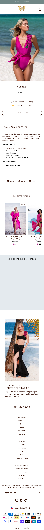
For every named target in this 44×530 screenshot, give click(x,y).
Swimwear (22, 417)
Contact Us (22, 448)
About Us (22, 441)
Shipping (22, 475)
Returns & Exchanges (22, 465)
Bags (22, 427)
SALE (22, 455)
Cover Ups (22, 420)
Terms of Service (22, 469)
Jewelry (22, 434)
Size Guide (22, 479)
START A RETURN (22, 458)
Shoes (22, 424)
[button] (22, 118)
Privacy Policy (22, 472)
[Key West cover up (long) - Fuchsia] (37, 244)
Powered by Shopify (22, 528)
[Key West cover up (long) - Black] (40, 244)
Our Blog (22, 444)
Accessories (22, 430)
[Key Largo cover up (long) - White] (16, 244)
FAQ (22, 451)
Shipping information (22, 174)
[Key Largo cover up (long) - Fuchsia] (14, 244)
